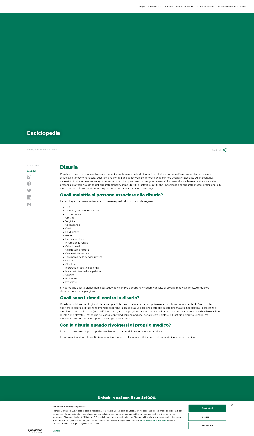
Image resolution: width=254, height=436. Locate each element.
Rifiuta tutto (207, 425)
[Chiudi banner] (232, 405)
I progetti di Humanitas (149, 6)
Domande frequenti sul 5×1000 (179, 6)
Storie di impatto (205, 6)
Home (30, 150)
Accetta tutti (207, 408)
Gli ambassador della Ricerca (231, 6)
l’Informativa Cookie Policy (154, 420)
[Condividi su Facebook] (41, 183)
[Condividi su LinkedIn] (41, 197)
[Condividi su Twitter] (41, 190)
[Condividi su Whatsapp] (41, 177)
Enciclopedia (41, 150)
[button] (219, 150)
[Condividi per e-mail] (41, 204)
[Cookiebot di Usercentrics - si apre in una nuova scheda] (35, 431)
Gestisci (56, 431)
